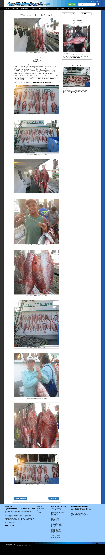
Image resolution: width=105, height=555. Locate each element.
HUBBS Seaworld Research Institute (79, 513)
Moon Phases (54, 526)
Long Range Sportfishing (57, 523)
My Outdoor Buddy (56, 528)
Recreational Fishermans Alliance (78, 515)
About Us (39, 510)
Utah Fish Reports (55, 537)
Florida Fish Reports (56, 517)
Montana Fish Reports (56, 525)
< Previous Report (20, 498)
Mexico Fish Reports (56, 524)
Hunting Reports (55, 520)
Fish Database (54, 514)
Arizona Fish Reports (56, 509)
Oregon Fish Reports (56, 531)
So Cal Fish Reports (55, 534)
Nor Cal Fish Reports (56, 530)
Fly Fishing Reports (55, 518)
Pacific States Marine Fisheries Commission (81, 509)
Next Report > (54, 498)
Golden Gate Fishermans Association (79, 514)
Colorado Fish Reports (56, 511)
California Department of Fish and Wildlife (81, 512)
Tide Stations (54, 536)
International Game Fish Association (79, 510)
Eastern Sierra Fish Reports (57, 512)
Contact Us (39, 512)
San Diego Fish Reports (56, 532)
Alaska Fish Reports (56, 508)
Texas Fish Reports (55, 535)
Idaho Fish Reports (55, 521)
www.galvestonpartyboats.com (42, 82)
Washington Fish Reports (57, 538)
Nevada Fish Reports (56, 529)
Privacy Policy (40, 508)
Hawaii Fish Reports (56, 519)
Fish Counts (54, 513)
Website (36, 61)
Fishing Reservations (56, 515)
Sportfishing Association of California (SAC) (81, 508)
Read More (76, 57)
